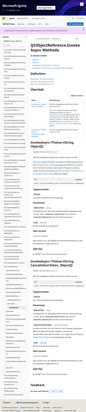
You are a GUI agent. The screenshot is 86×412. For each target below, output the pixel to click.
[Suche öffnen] (73, 18)
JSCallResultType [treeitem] (12, 329)
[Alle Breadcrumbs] (32, 38)
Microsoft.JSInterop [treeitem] (12, 270)
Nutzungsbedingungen (31, 411)
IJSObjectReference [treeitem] (14, 300)
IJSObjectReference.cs (48, 152)
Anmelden (79, 18)
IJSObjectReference (43, 39)
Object (42, 222)
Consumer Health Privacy (10, 411)
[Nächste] (68, 18)
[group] (58, 183)
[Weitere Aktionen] (82, 38)
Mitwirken (46, 408)
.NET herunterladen (75, 24)
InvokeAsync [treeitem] (14, 308)
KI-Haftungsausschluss (10, 408)
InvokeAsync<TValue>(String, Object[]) (45, 65)
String (48, 208)
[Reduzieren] (26, 37)
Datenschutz (57, 408)
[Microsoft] (4, 18)
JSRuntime (53, 110)
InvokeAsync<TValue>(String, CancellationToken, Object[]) (52, 68)
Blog (37, 408)
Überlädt (35, 63)
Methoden (55, 39)
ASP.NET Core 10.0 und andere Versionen (51, 254)
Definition (35, 60)
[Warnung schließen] (81, 4)
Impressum (46, 411)
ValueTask (37, 236)
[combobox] (14, 41)
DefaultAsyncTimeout (57, 115)
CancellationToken (60, 325)
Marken (57, 411)
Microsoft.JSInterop (47, 79)
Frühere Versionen (26, 408)
